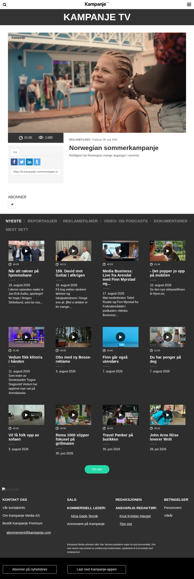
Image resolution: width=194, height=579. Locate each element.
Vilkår (168, 515)
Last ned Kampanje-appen (97, 569)
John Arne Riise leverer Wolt (164, 437)
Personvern (172, 508)
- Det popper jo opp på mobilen (167, 273)
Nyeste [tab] (14, 221)
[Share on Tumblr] (37, 162)
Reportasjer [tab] (42, 221)
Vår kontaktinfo (13, 508)
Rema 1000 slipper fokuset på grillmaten (72, 439)
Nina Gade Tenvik (84, 516)
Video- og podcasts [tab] (126, 221)
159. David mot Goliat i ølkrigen (70, 273)
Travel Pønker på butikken (118, 437)
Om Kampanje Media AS (21, 515)
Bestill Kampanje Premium (22, 523)
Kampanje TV (97, 17)
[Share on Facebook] (14, 162)
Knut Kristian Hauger (135, 516)
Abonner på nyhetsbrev (29, 569)
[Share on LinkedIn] (29, 162)
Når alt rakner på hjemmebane (24, 273)
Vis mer (97, 469)
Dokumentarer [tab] (171, 221)
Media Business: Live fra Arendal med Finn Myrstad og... (119, 277)
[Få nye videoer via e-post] (12, 204)
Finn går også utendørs (115, 359)
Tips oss (126, 524)
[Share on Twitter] (21, 162)
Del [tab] (15, 152)
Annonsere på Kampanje (86, 524)
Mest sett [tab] (17, 229)
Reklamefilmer (79, 139)
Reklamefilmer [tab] (80, 221)
